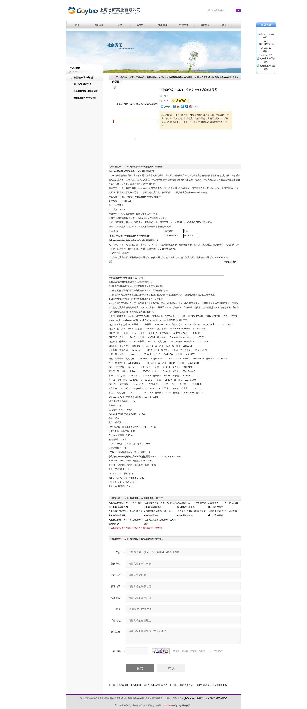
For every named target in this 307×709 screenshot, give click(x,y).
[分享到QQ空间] (174, 106)
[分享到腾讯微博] (182, 106)
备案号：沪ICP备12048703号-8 (212, 698)
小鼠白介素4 (132, 527)
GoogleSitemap (187, 698)
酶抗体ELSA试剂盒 (82, 84)
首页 (77, 25)
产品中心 (140, 77)
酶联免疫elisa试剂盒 (83, 77)
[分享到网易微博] (190, 106)
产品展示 (120, 25)
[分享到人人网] (186, 106)
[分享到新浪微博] (178, 106)
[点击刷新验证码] (161, 651)
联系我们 (226, 25)
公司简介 (98, 25)
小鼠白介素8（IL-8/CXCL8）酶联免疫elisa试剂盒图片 (142, 684)
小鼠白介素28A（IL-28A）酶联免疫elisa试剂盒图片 (202, 684)
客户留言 (205, 25)
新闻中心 (141, 25)
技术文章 (183, 25)
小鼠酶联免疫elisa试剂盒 (86, 90)
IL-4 (140, 527)
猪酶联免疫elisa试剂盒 (85, 97)
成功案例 (162, 25)
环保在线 (186, 705)
